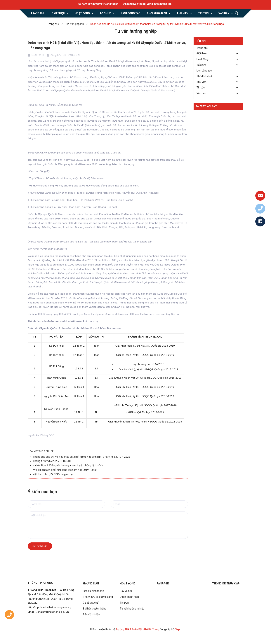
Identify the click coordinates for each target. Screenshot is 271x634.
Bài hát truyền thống (94, 608)
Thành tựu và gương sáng (98, 596)
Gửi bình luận (39, 546)
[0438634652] (9, 615)
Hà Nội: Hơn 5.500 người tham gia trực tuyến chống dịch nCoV (68, 465)
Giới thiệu (202, 53)
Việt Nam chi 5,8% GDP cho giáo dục (53, 474)
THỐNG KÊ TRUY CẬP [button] (226, 583)
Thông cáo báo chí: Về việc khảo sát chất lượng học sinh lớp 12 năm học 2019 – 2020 (81, 456)
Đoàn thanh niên (129, 596)
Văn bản (201, 93)
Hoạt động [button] (128, 583)
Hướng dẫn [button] (91, 583)
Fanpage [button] (163, 583)
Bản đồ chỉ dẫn (91, 614)
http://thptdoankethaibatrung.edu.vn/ (49, 607)
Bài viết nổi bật (206, 106)
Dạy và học (126, 590)
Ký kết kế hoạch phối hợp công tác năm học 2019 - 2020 (65, 469)
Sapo (178, 629)
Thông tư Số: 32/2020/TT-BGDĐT (52, 461)
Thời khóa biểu (205, 76)
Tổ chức (201, 64)
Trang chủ (202, 47)
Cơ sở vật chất (91, 602)
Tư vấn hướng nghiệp (132, 608)
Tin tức (201, 87)
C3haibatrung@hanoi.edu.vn (52, 611)
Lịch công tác (204, 70)
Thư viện (201, 81)
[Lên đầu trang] (263, 614)
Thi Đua (124, 602)
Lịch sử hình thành (93, 590)
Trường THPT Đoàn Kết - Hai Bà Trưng (137, 629)
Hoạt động (203, 59)
